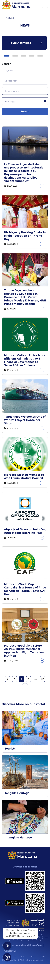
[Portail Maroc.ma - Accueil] (22, 854)
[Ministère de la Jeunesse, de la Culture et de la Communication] (25, 925)
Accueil (10, 17)
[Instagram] (39, 937)
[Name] (45, 5)
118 (42, 679)
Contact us (10, 950)
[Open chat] (7, 946)
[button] (7, 56)
